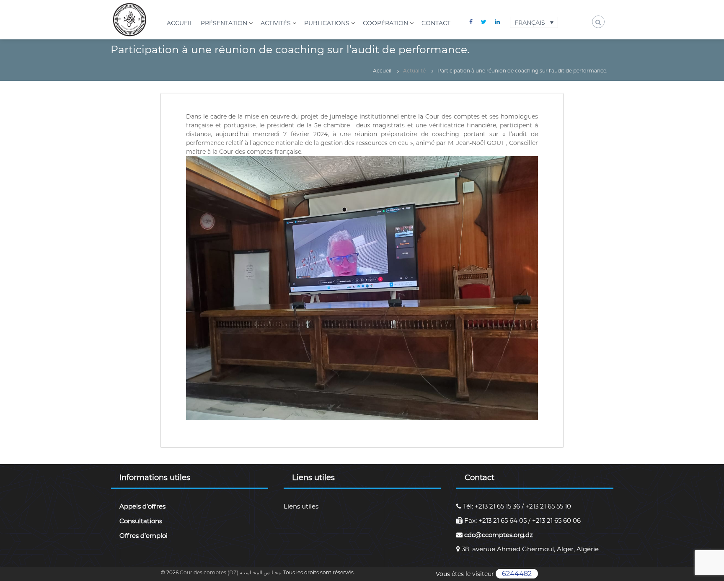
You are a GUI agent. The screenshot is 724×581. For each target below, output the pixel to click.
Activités (276, 23)
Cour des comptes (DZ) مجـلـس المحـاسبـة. (231, 572)
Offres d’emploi (143, 536)
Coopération (385, 23)
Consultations (140, 521)
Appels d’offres (142, 506)
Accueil (180, 23)
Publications (326, 23)
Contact (435, 23)
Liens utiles (301, 506)
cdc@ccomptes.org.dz (498, 535)
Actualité (414, 70)
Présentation (224, 23)
